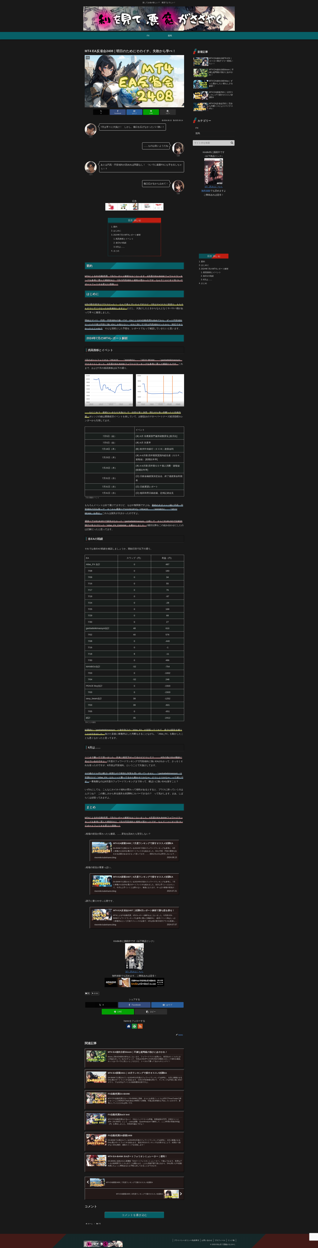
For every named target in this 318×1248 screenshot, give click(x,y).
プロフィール (220, 1240)
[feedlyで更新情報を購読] (134, 1026)
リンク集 (231, 1240)
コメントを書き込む (134, 1215)
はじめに (117, 231)
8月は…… (120, 247)
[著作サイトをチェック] (128, 1026)
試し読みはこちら (134, 971)
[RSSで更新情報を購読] (140, 1026)
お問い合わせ (207, 1240)
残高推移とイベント (125, 239)
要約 (115, 227)
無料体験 (205, 190)
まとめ (116, 251)
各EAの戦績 (121, 243)
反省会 (96, 993)
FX (88, 993)
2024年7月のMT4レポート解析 (127, 235)
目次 (130, 220)
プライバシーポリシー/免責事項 (186, 1240)
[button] (168, 112)
